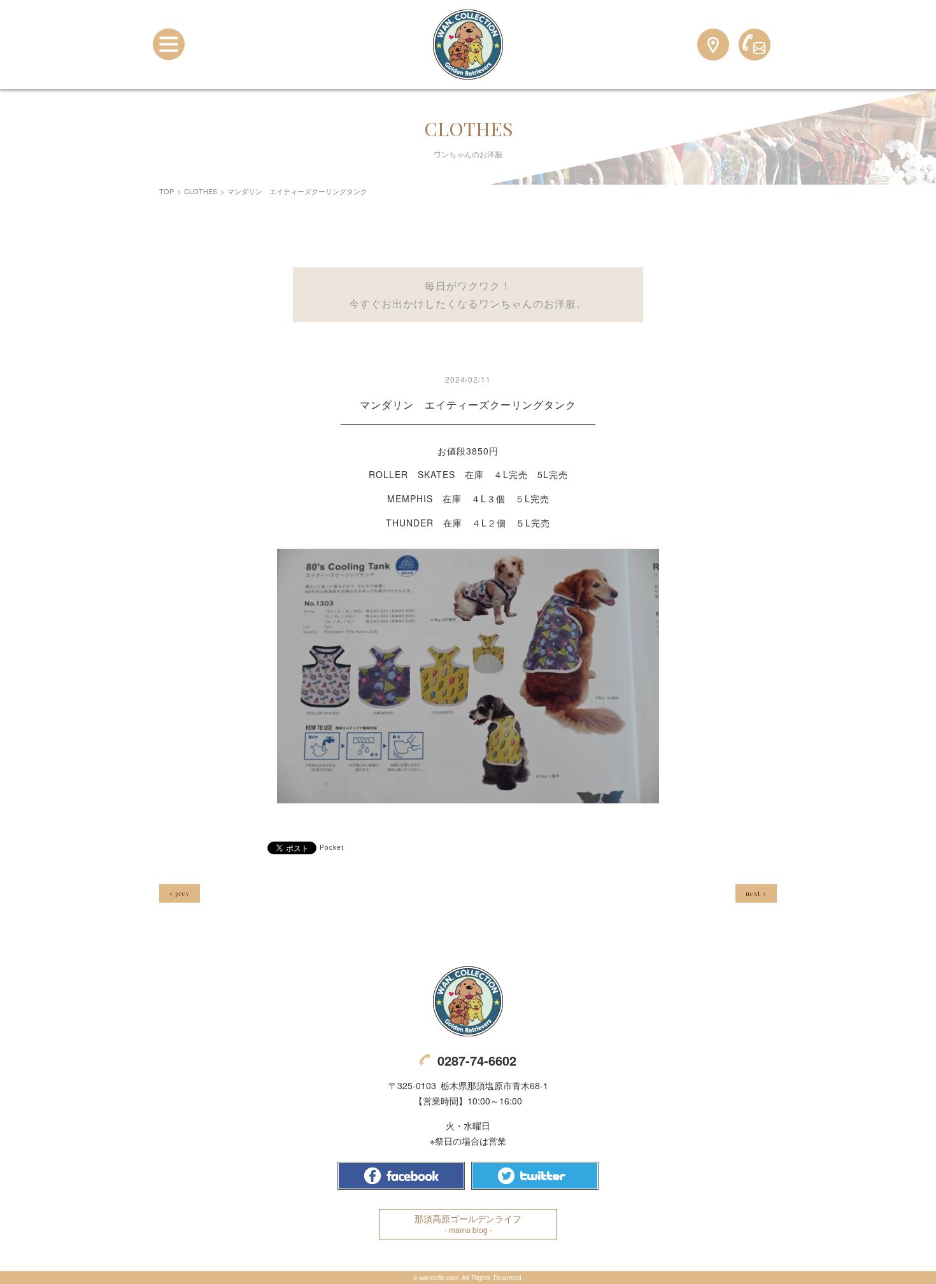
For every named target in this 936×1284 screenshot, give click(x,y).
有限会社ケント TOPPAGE (468, 1001)
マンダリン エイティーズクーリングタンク (468, 404)
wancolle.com (438, 1277)
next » (756, 893)
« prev (179, 893)
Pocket (332, 847)
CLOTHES (200, 191)
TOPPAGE (468, 45)
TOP (166, 191)
